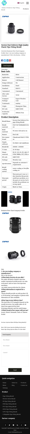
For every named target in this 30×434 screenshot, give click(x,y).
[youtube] (25, 425)
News (4, 385)
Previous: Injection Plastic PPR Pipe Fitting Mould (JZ (13, 322)
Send (15, 370)
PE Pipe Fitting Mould (9, 401)
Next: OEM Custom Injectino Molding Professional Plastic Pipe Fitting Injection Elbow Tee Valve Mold (13, 328)
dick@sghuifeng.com (17, 432)
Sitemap (5, 388)
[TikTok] (21, 425)
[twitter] (9, 425)
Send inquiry (7, 65)
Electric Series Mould (9, 398)
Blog (13, 385)
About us (14, 382)
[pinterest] (13, 425)
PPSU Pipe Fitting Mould (10, 409)
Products (9, 8)
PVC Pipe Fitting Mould (9, 406)
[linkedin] (17, 425)
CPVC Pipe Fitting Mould (10, 412)
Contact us (24, 385)
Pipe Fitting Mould (8, 396)
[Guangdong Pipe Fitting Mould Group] (6, 3)
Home (4, 8)
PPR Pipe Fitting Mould (9, 404)
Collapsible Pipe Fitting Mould (12, 414)
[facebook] (5, 425)
